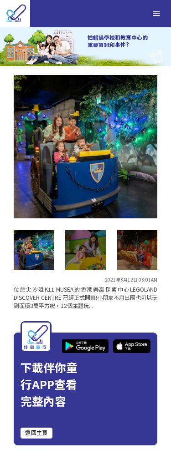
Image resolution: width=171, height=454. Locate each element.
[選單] (156, 13)
